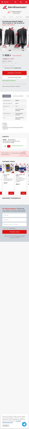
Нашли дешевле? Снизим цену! (9, 80)
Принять (6, 425)
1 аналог (8, 58)
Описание (6, 96)
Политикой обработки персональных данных (17, 237)
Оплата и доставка (18, 96)
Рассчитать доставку (14, 77)
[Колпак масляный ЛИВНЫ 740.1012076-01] (14, 39)
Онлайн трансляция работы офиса (16, 12)
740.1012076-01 (11, 139)
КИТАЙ (4, 139)
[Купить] (8, 146)
